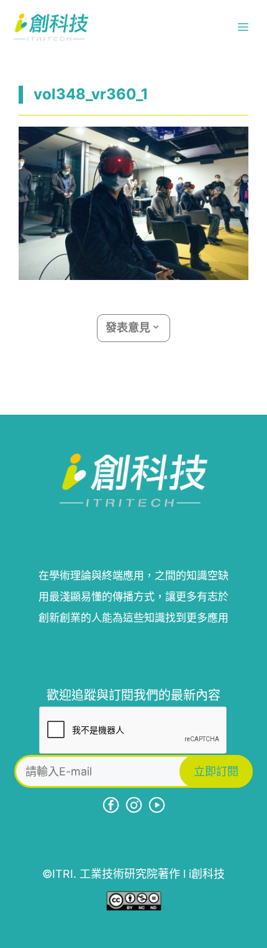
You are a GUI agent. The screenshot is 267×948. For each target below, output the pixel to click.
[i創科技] (50, 27)
